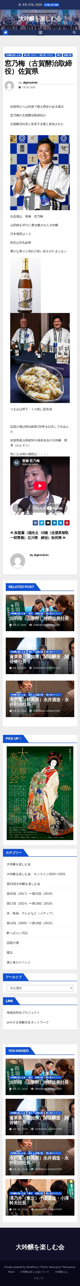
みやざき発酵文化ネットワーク (28, 1022)
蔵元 (59, 55)
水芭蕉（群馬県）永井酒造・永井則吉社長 (39, 702)
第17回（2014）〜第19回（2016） (30, 903)
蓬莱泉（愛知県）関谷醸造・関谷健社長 (39, 659)
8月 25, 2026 (20, 1169)
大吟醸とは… (62, 1271)
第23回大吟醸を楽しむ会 (23, 883)
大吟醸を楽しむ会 (40, 18)
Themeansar (68, 1267)
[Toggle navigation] (40, 32)
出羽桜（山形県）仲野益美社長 (39, 618)
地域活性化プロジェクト (23, 1012)
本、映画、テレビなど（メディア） (31, 913)
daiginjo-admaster (46, 625)
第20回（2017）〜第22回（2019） (39, 55)
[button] (74, 32)
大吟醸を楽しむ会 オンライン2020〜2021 (36, 874)
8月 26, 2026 (20, 1129)
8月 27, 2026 (20, 1089)
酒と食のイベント (53, 613)
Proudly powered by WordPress (21, 1267)
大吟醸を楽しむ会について (34, 1271)
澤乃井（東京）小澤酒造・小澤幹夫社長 (39, 1200)
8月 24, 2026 (20, 1209)
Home (11, 1271)
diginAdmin (30, 82)
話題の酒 (67, 55)
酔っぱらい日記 (17, 932)
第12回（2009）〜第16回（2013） (30, 923)
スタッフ (39, 1278)
